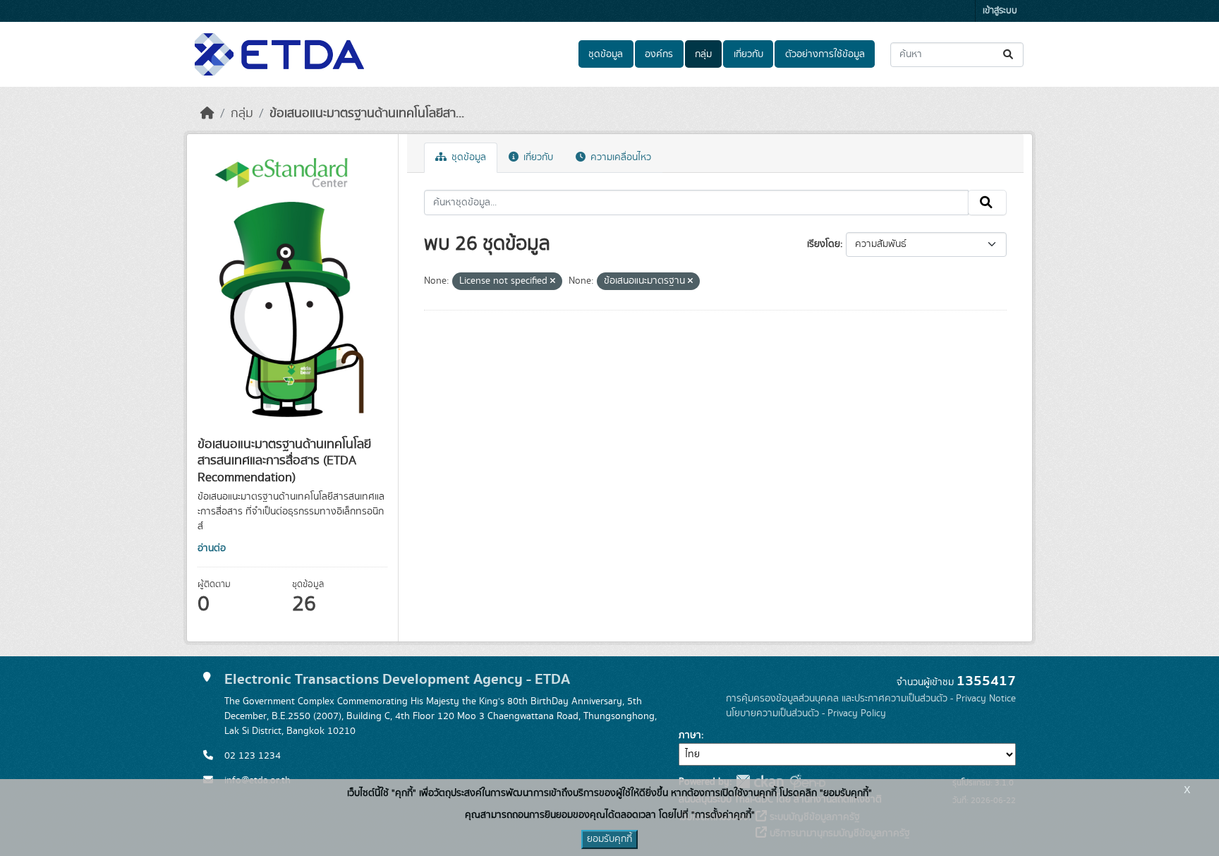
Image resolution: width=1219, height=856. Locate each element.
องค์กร (659, 54)
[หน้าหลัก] (207, 113)
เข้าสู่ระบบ (1000, 11)
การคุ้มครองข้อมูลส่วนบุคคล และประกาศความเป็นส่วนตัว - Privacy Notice (871, 699)
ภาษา (690, 735)
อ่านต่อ (212, 548)
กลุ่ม (703, 54)
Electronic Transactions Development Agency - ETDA (397, 679)
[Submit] (1009, 54)
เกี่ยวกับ (748, 54)
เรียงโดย (823, 244)
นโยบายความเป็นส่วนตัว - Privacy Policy (806, 713)
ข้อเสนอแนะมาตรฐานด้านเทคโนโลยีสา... (366, 113)
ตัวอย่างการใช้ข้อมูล (825, 54)
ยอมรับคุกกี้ (609, 839)
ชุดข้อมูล (605, 54)
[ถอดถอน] (552, 281)
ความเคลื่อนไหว (619, 157)
